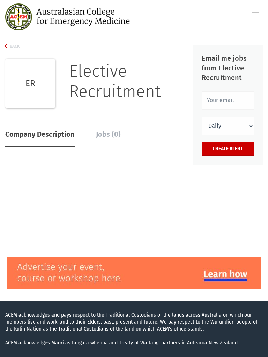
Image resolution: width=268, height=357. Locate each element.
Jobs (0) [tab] (108, 134)
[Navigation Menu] (255, 12)
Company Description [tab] (40, 134)
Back (14, 46)
